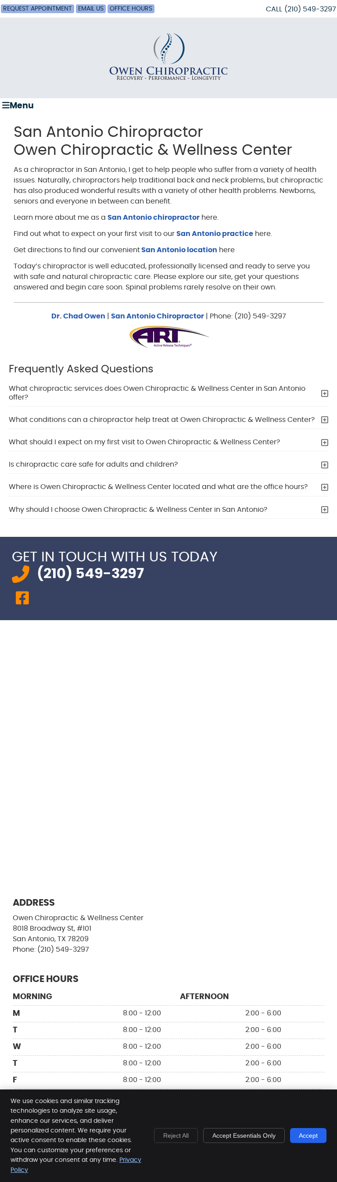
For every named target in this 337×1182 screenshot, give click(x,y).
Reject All (176, 1135)
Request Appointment (37, 9)
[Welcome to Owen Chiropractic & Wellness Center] (168, 79)
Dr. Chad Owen (78, 316)
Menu (22, 106)
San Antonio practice (214, 233)
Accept (308, 1135)
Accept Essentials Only (244, 1135)
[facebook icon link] (22, 599)
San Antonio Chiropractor (157, 316)
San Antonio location (178, 250)
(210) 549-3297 (310, 9)
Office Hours (131, 9)
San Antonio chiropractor (154, 217)
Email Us (91, 9)
